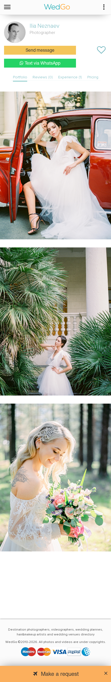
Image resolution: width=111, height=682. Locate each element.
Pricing (92, 77)
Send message (40, 51)
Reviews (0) (43, 77)
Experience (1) (70, 77)
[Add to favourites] (101, 50)
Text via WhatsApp (42, 63)
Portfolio (20, 77)
